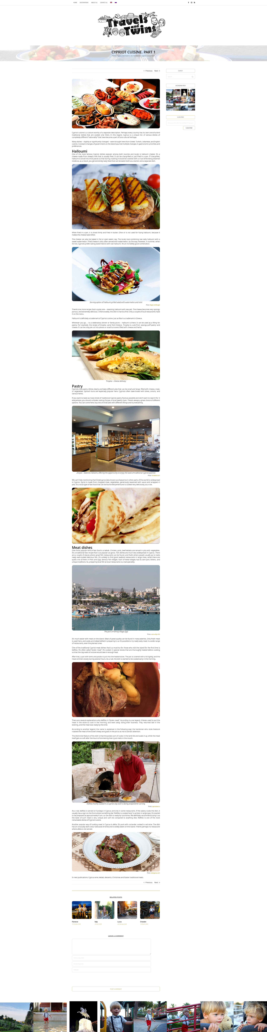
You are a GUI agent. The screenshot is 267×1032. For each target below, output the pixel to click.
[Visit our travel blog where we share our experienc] (169, 92)
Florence (75, 922)
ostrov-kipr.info (155, 634)
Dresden (143, 922)
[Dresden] (150, 910)
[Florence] (82, 910)
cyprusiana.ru (156, 806)
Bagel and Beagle (155, 305)
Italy (96, 922)
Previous (148, 71)
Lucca (119, 922)
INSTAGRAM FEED (181, 85)
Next (156, 71)
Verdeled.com (156, 475)
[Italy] (104, 910)
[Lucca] (127, 910)
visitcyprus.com (155, 873)
